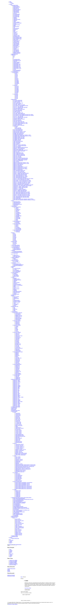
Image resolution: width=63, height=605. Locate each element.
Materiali (8, 571)
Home (22, 576)
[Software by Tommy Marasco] (12, 604)
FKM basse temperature (11, 575)
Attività (8, 569)
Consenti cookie (27, 589)
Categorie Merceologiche (11, 568)
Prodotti (8, 570)
